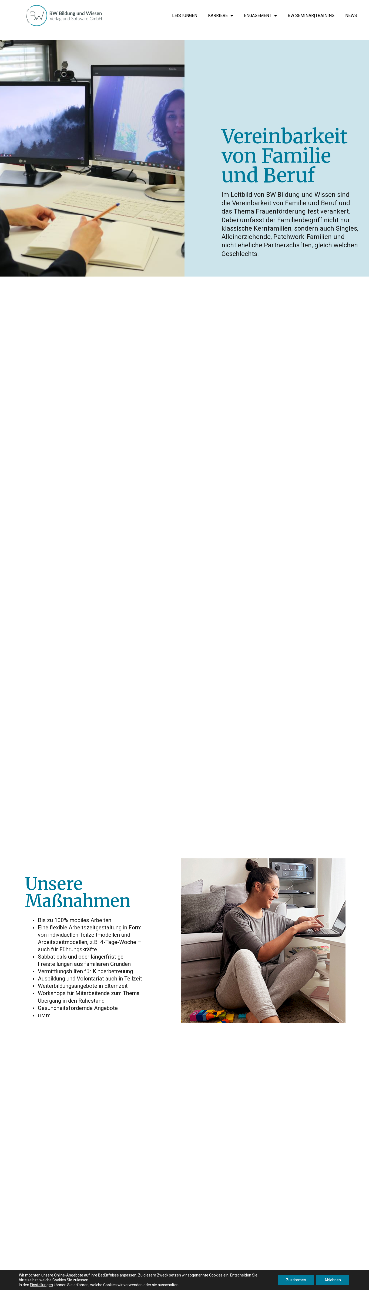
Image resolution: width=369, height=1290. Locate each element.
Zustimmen (296, 1280)
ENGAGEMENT (257, 15)
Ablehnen (332, 1280)
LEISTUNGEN (184, 15)
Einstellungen (41, 1285)
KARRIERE (218, 15)
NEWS (351, 15)
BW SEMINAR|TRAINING (311, 15)
